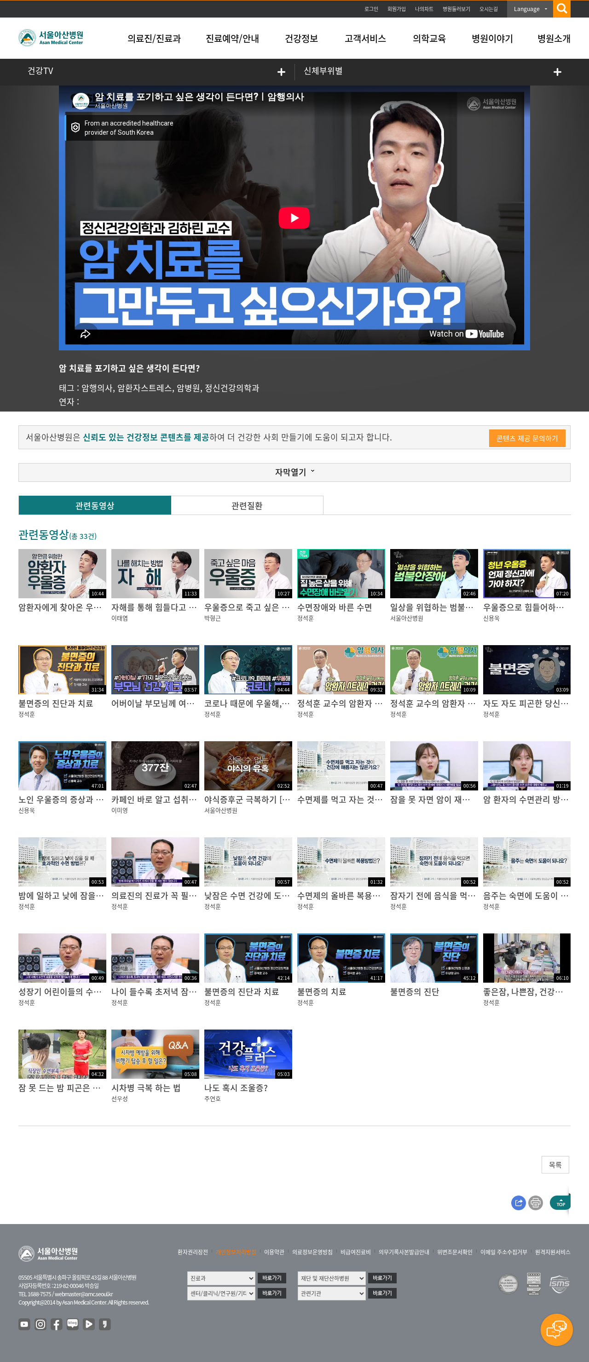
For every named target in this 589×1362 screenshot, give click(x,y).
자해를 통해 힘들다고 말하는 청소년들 (178, 607)
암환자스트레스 (144, 388)
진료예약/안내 (232, 38)
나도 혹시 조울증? (236, 1088)
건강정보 (301, 38)
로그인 (371, 9)
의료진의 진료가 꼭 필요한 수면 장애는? (181, 895)
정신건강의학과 (232, 388)
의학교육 (429, 38)
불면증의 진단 (414, 991)
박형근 (212, 617)
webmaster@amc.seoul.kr (84, 1294)
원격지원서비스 (553, 1252)
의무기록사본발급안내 (404, 1252)
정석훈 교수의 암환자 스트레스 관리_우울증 (467, 703)
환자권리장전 (193, 1252)
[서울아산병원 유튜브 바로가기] (24, 1324)
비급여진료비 (356, 1252)
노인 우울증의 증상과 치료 (64, 799)
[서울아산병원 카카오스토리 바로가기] (105, 1324)
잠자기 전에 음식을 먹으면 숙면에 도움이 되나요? (477, 895)
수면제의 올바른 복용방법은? (348, 895)
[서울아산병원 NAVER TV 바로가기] (89, 1324)
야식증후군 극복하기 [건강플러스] (264, 799)
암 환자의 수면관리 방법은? (531, 799)
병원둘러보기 (456, 9)
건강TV (40, 70)
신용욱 (491, 617)
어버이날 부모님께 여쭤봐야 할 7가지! (178, 703)
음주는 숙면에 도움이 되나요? (535, 895)
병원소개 (554, 38)
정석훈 (305, 617)
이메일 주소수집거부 (503, 1252)
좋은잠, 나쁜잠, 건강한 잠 (528, 991)
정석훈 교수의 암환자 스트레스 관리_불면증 (374, 703)
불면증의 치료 (321, 991)
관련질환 (247, 505)
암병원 (188, 388)
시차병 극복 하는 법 (146, 1088)
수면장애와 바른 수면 (334, 607)
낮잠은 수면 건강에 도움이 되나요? (265, 895)
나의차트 (424, 9)
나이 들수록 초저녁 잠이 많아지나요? (176, 991)
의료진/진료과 (154, 38)
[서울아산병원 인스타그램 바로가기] (41, 1324)
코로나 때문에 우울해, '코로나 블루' (267, 703)
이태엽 (119, 617)
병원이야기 (492, 38)
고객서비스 (365, 38)
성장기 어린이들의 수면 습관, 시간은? (84, 991)
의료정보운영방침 (312, 1252)
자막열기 (290, 472)
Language (527, 9)
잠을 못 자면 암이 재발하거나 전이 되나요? (465, 799)
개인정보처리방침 (236, 1252)
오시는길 (488, 9)
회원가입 (396, 9)
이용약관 (274, 1252)
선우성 (119, 1098)
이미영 (119, 810)
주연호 (212, 1098)
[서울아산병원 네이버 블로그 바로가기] (73, 1324)
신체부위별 (323, 70)
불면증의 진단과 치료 (55, 703)
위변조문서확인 (455, 1252)
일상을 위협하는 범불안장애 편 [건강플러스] (468, 607)
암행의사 (97, 388)
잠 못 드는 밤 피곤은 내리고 (67, 1088)
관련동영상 (95, 505)
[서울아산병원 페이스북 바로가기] (57, 1324)
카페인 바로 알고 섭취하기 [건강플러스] (181, 799)
